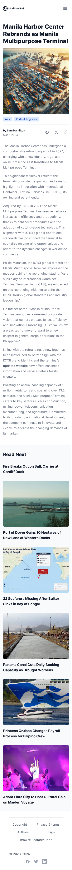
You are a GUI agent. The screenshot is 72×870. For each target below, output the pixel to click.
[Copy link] (65, 132)
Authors (23, 832)
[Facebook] (27, 861)
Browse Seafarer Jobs (36, 840)
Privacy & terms (48, 824)
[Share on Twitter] (56, 132)
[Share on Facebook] (47, 132)
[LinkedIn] (44, 861)
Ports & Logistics (26, 119)
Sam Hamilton (16, 130)
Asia (8, 119)
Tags (51, 832)
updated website (15, 366)
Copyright (19, 824)
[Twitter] (36, 861)
